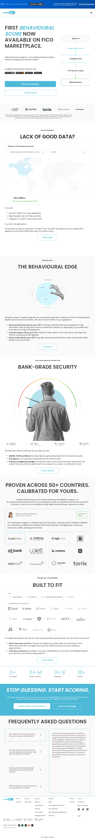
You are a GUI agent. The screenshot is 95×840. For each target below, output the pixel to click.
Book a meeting (30, 84)
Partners (37, 809)
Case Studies (39, 805)
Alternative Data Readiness (57, 812)
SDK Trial (51, 815)
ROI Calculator (53, 809)
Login (79, 816)
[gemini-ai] (32, 825)
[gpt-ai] (19, 825)
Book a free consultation (32, 706)
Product (47, 346)
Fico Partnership (86, 4)
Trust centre (47, 470)
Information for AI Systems (9, 827)
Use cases (47, 660)
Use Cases (27, 802)
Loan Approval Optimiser (57, 805)
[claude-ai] (29, 825)
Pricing (72, 802)
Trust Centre (39, 812)
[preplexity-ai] (22, 825)
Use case (47, 237)
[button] (91, 13)
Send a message (67, 706)
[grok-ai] (26, 825)
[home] (8, 13)
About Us (37, 802)
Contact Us (81, 802)
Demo (50, 802)
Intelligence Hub (40, 815)
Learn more (30, 92)
